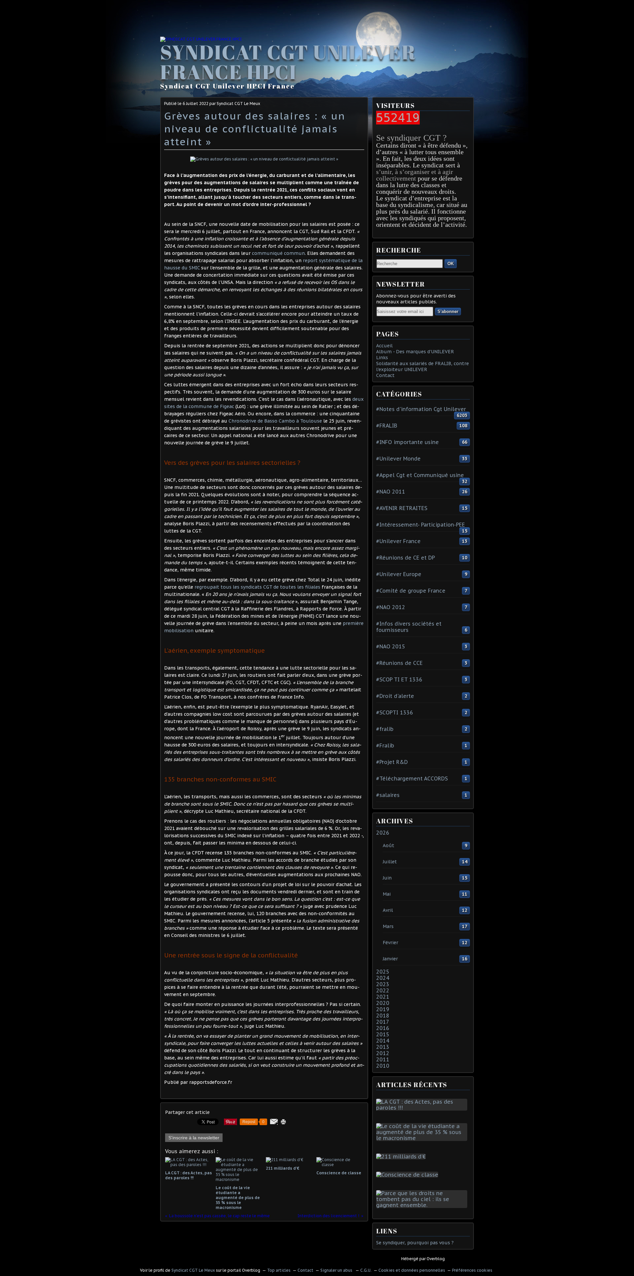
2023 (382, 984)
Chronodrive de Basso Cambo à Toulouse (275, 421)
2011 (382, 1059)
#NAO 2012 (390, 607)
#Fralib (385, 745)
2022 (382, 990)
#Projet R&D (392, 762)
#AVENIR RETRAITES (401, 508)
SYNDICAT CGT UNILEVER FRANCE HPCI (288, 62)
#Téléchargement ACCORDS (412, 778)
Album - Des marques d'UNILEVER (415, 352)
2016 (382, 1028)
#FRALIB (386, 425)
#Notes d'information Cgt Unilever (421, 409)
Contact (385, 375)
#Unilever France (398, 541)
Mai (387, 894)
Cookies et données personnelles (411, 1270)
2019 (382, 1009)
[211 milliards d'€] (402, 1156)
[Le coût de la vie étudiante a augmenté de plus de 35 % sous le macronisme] (423, 1138)
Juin (387, 878)
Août (388, 845)
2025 (382, 971)
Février (390, 943)
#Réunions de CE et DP (405, 557)
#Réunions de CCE (399, 663)
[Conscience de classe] (408, 1174)
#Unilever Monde (398, 458)
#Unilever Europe (398, 574)
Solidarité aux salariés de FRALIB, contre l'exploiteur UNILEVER (422, 366)
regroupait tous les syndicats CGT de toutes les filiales (257, 587)
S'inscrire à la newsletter (193, 1137)
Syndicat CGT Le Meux (193, 1270)
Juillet (390, 862)
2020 (382, 1003)
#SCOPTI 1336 (394, 712)
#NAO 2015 (390, 646)
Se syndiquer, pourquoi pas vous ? (415, 1243)
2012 (382, 1053)
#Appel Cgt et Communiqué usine (420, 475)
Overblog (436, 1258)
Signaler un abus (336, 1270)
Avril (388, 910)
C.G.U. (365, 1270)
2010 (382, 1065)
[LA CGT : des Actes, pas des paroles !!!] (423, 1107)
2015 (382, 1034)
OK (450, 263)
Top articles (279, 1270)
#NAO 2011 (390, 491)
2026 (382, 832)
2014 (382, 1040)
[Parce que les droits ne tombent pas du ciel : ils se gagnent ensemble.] (423, 1205)
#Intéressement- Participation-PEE (420, 524)
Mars (388, 926)
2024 (382, 978)
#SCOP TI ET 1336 (399, 679)
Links (382, 358)
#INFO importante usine (407, 442)
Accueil (384, 346)
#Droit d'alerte (395, 696)
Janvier (390, 959)
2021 (382, 996)
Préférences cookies (472, 1270)
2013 (382, 1047)
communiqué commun (278, 253)
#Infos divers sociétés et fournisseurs (408, 626)
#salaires (388, 795)
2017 (382, 1021)
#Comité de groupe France (410, 590)
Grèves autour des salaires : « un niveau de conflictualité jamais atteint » (254, 128)
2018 (382, 1015)
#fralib (385, 729)
